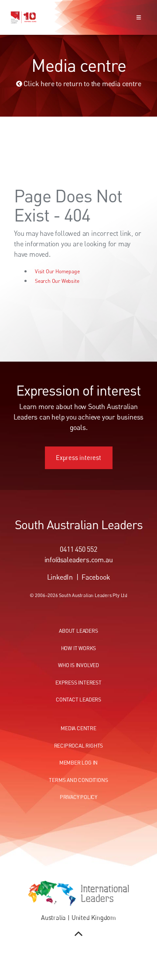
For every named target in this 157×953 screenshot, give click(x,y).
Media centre (78, 728)
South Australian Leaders (79, 524)
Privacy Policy (78, 797)
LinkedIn (60, 577)
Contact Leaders (78, 699)
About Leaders (78, 631)
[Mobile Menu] (138, 17)
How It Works (78, 648)
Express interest (78, 451)
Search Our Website (57, 281)
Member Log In (78, 762)
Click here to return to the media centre (81, 83)
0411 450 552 (78, 549)
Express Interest (78, 682)
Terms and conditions (78, 780)
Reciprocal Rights (78, 745)
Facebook (96, 577)
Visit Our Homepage (57, 271)
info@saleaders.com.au (78, 559)
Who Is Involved (78, 665)
